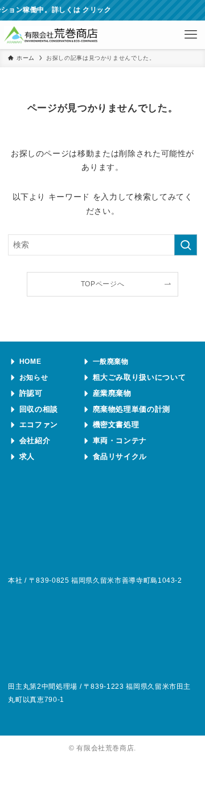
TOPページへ (103, 284)
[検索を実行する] (185, 244)
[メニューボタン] (191, 35)
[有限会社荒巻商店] (50, 35)
